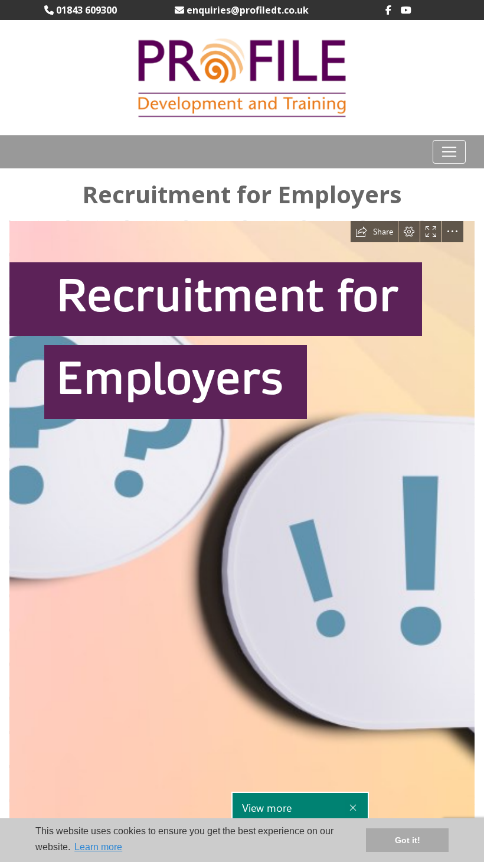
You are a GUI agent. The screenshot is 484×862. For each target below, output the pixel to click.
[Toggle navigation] (449, 152)
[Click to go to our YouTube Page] (411, 10)
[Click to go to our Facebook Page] (393, 10)
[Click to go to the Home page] (242, 76)
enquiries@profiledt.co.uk (246, 10)
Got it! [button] (407, 840)
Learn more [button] (98, 847)
